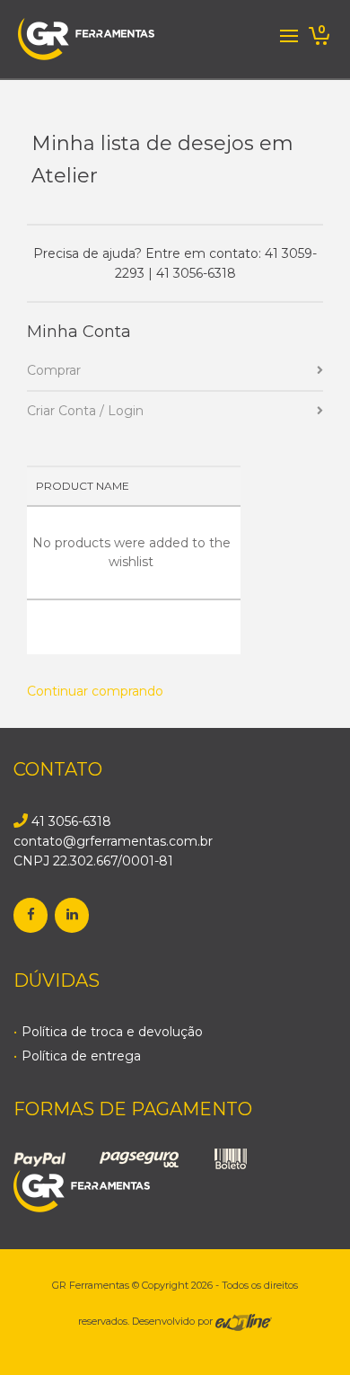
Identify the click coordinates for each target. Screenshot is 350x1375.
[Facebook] (30, 915)
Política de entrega (81, 1056)
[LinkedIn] (72, 915)
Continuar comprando (95, 691)
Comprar (54, 370)
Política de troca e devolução (112, 1032)
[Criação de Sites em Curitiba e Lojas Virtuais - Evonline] (243, 1321)
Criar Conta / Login (85, 411)
